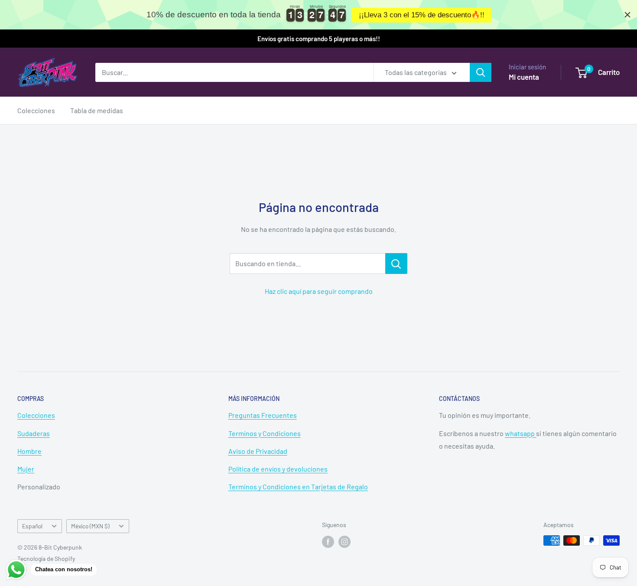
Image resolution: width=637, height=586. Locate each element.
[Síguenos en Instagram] (344, 541)
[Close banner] (627, 15)
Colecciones (36, 110)
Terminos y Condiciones (264, 433)
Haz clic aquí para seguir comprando (319, 291)
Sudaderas (33, 433)
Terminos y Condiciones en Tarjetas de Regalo (298, 486)
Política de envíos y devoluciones (278, 469)
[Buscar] (480, 72)
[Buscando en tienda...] (396, 263)
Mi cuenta (524, 76)
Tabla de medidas (96, 110)
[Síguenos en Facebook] (328, 541)
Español (32, 526)
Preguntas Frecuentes (262, 415)
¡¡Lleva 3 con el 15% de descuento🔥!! (421, 15)
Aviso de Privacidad (257, 451)
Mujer (25, 469)
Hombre (29, 451)
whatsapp (520, 433)
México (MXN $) (90, 526)
